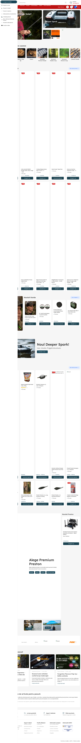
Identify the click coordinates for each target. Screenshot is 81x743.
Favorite (38, 728)
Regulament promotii (28, 733)
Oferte (38, 733)
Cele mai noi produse (54, 730)
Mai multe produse (74, 68)
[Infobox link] (49, 713)
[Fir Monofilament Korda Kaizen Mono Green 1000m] (59, 304)
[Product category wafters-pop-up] (20, 55)
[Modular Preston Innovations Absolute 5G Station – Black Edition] (71, 524)
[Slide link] (23, 25)
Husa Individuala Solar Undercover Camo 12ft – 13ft (27, 496)
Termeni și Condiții (64, 741)
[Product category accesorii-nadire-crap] (53, 55)
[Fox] (73, 642)
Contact (25, 730)
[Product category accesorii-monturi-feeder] (42, 55)
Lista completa (75, 297)
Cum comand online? (54, 724)
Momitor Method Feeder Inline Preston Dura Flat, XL (57, 470)
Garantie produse (27, 724)
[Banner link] (61, 19)
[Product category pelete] (31, 54)
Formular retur (27, 728)
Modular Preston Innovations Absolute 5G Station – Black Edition (70, 533)
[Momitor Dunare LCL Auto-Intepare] (42, 377)
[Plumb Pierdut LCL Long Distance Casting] (42, 488)
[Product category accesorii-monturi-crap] (64, 55)
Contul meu (39, 724)
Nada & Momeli (60, 671)
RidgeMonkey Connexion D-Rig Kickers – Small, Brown (57, 281)
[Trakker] (61, 642)
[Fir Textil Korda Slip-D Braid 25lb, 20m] (73, 305)
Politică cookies (76, 741)
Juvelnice (43, 572)
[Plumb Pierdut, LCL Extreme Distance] (58, 488)
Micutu (36, 642)
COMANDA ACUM (41, 351)
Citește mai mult (35, 683)
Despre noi (39, 730)
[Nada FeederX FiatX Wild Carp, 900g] (27, 377)
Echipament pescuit (36, 671)
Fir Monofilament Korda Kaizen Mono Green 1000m (58, 311)
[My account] (67, 7)
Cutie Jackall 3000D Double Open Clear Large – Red (27, 170)
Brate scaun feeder (50, 572)
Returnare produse (28, 726)
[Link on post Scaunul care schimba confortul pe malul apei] (42, 661)
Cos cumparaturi (40, 726)
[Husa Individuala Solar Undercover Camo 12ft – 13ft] (27, 488)
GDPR (71, 741)
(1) (26, 387)
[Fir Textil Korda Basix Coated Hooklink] (44, 306)
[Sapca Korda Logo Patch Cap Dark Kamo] (30, 308)
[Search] (65, 2)
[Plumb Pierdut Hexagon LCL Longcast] (73, 419)
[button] (27, 178)
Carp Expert (24, 642)
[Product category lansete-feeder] (75, 54)
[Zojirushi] (48, 642)
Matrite (37, 572)
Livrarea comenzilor (54, 728)
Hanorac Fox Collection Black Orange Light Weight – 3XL (72, 281)
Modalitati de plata (54, 726)
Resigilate (52, 733)
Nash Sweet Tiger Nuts (57, 169)
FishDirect (35, 667)
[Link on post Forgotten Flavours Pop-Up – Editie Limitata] (68, 661)
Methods (31, 572)
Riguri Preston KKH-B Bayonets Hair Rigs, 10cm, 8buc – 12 (41, 281)
